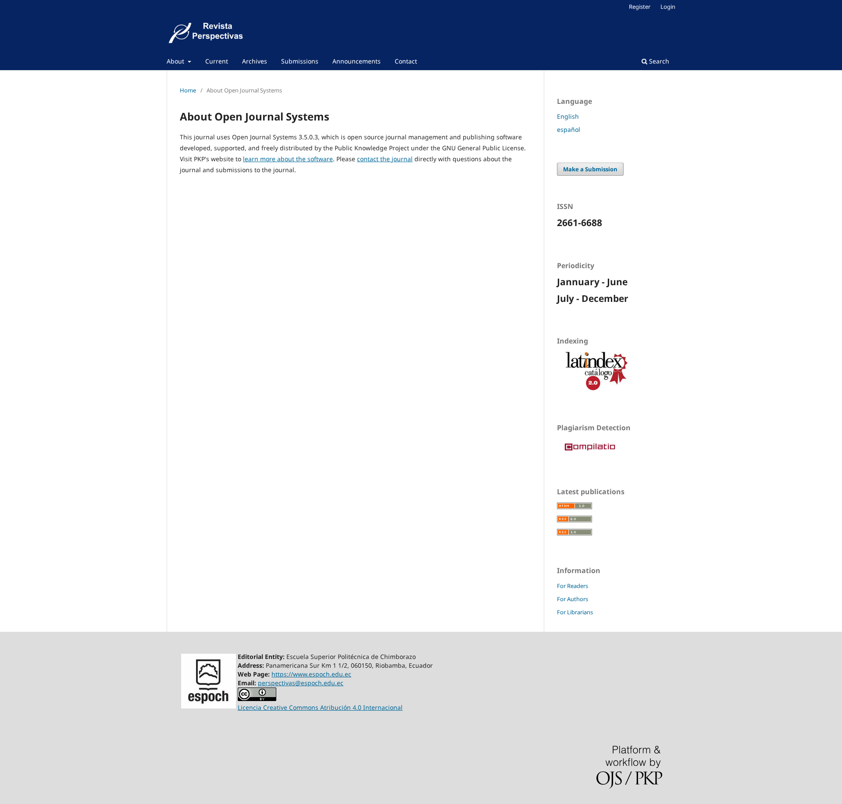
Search (658, 61)
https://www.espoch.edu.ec (311, 674)
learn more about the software (288, 159)
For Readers (572, 586)
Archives (254, 61)
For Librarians (575, 612)
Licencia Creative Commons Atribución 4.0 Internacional (320, 707)
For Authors (572, 599)
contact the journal (385, 159)
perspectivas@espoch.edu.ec (300, 683)
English (568, 116)
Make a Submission (590, 169)
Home (188, 90)
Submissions (299, 61)
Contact (406, 61)
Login (667, 7)
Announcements (356, 61)
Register (639, 7)
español (568, 129)
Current (216, 61)
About (176, 61)
